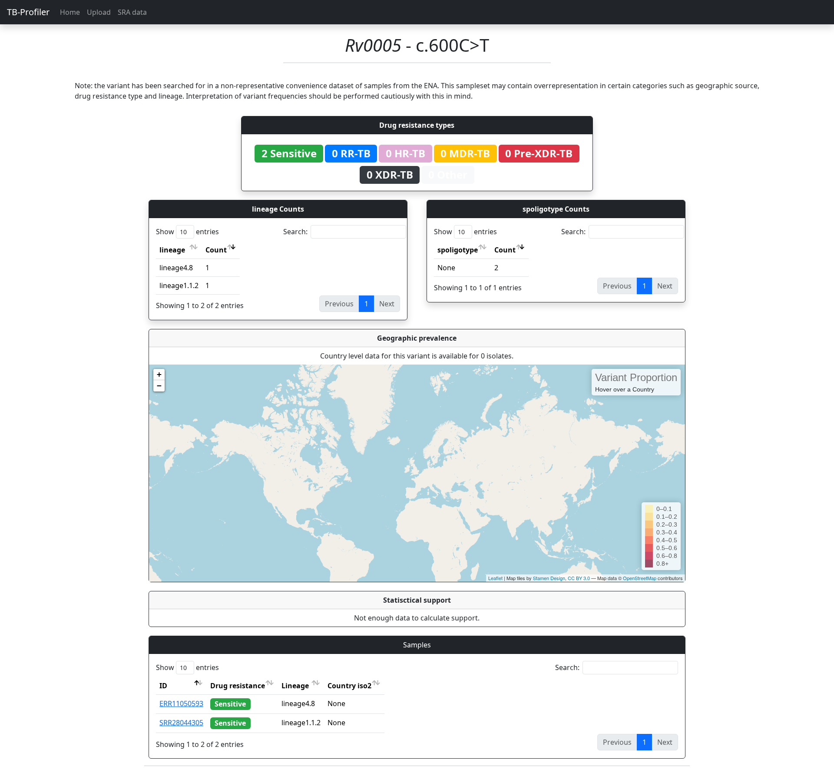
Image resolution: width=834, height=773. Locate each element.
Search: (295, 231)
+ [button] (159, 374)
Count (216, 250)
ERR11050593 (181, 703)
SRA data (132, 12)
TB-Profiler (28, 12)
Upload (99, 12)
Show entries (187, 231)
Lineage (295, 685)
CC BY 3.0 (579, 577)
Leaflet (495, 577)
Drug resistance (237, 685)
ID (163, 685)
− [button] (159, 385)
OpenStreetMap (639, 577)
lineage (172, 250)
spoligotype (457, 250)
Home (70, 12)
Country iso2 (349, 685)
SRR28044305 (181, 722)
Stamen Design (549, 577)
